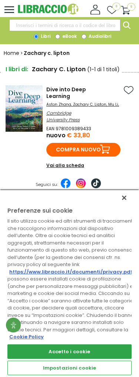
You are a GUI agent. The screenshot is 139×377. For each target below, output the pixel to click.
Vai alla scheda (65, 165)
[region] (69, 283)
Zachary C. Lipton (89, 104)
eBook (69, 36)
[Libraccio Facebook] (65, 187)
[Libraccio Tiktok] (96, 187)
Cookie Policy (26, 336)
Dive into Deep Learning (66, 93)
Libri (45, 36)
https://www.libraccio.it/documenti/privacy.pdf (71, 271)
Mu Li (113, 104)
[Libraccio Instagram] (81, 187)
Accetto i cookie (69, 351)
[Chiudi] (124, 198)
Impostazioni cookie (69, 367)
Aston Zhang (58, 104)
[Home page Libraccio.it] (48, 13)
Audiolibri (99, 36)
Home (11, 53)
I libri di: (17, 69)
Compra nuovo (78, 149)
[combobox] (64, 25)
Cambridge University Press (63, 116)
